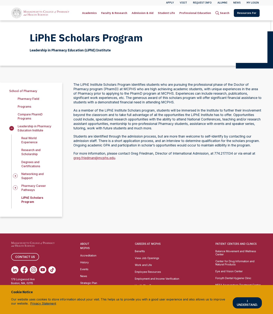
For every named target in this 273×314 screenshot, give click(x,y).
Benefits (140, 251)
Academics (89, 13)
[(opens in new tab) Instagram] (33, 270)
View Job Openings (147, 258)
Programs (24, 106)
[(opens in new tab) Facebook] (24, 270)
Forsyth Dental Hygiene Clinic (233, 278)
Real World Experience (29, 140)
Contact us (25, 257)
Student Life (166, 13)
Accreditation (88, 255)
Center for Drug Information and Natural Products (234, 263)
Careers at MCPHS (148, 243)
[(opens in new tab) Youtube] (42, 270)
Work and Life (143, 264)
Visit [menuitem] (183, 2)
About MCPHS (85, 246)
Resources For (246, 13)
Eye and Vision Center (229, 271)
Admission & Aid (142, 13)
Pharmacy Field (28, 99)
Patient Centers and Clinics (236, 243)
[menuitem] (89, 13)
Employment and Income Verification (157, 278)
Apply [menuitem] (170, 2)
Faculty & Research (114, 13)
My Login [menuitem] (253, 2)
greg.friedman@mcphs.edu (94, 158)
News (83, 276)
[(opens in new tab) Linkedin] (15, 270)
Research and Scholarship (30, 152)
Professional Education (195, 13)
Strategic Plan (88, 282)
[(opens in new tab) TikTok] (52, 270)
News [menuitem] (237, 2)
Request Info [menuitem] (202, 2)
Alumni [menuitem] (222, 2)
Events (84, 269)
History (84, 262)
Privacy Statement (43, 303)
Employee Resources (148, 271)
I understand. (247, 303)
